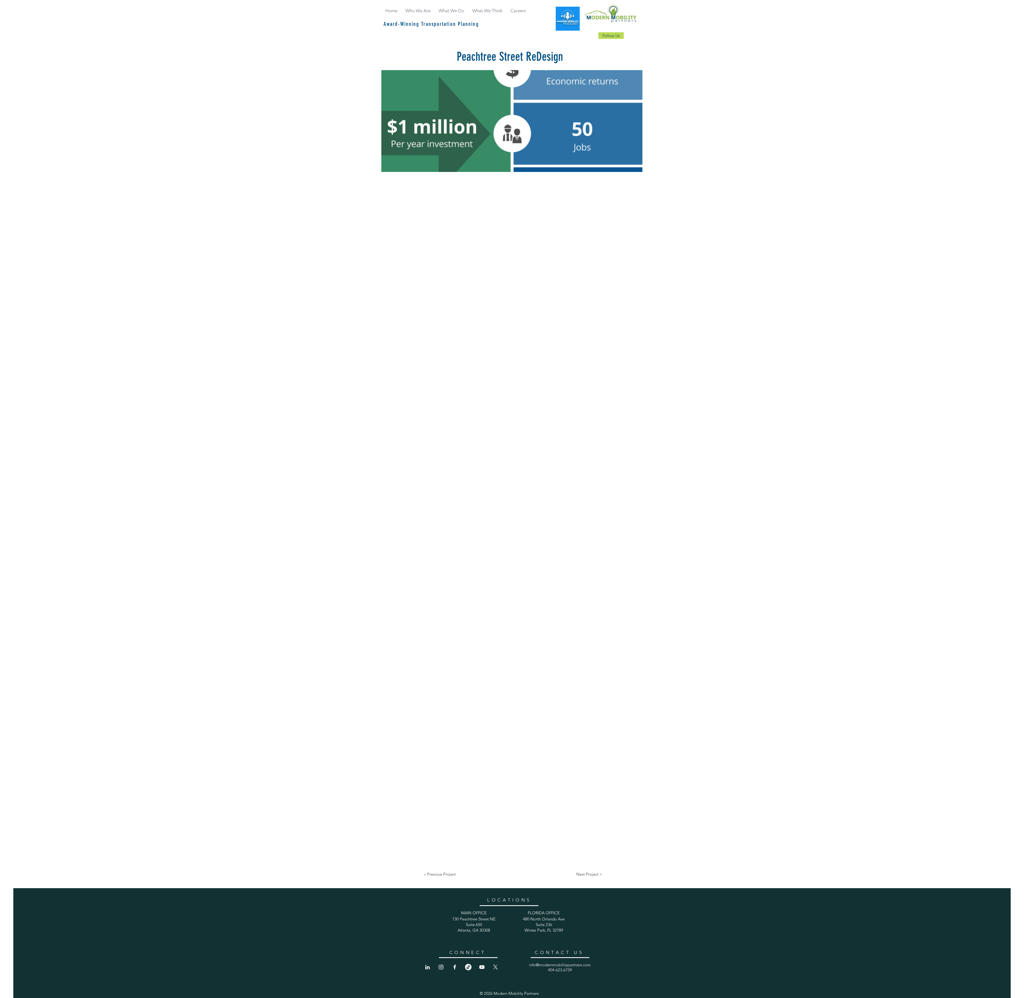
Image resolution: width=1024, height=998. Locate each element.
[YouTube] (482, 967)
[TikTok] (468, 967)
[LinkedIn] (427, 967)
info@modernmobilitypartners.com (560, 964)
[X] (495, 967)
